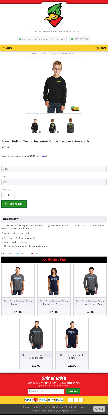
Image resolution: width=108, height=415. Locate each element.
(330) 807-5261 (81, 39)
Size (3, 176)
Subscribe (72, 391)
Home (33, 54)
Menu (9, 48)
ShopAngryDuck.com (53, 407)
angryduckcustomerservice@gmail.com (43, 39)
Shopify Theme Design (43, 411)
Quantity (5, 189)
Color (4, 163)
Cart (103, 48)
